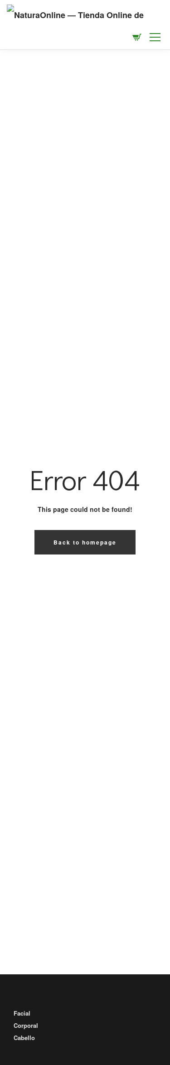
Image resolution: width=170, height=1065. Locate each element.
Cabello (24, 1037)
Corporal (26, 1025)
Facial (22, 1013)
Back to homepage (85, 542)
